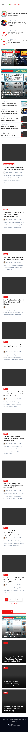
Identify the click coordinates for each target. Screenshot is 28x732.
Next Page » (14, 603)
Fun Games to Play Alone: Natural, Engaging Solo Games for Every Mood (14, 486)
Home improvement (7, 51)
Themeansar (14, 721)
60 (17, 600)
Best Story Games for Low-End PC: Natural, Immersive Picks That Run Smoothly (14, 394)
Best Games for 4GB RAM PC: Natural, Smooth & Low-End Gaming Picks (14, 580)
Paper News (21, 719)
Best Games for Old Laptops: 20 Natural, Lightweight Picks (11, 684)
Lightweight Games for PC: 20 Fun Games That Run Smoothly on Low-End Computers (17, 24)
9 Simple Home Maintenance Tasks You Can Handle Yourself (14, 634)
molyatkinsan (7, 61)
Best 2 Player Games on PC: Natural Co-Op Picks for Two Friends (8, 135)
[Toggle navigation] (3, 5)
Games (17, 51)
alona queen (21, 61)
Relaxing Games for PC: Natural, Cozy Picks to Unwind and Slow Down (14, 438)
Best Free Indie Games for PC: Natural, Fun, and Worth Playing (14, 302)
